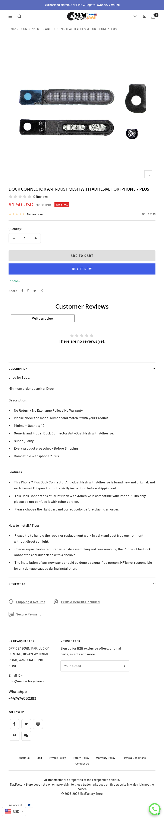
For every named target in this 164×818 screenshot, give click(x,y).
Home (12, 29)
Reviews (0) (17, 584)
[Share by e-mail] (42, 290)
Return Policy (81, 757)
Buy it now (82, 269)
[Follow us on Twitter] (26, 724)
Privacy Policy (57, 757)
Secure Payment (28, 614)
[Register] (124, 665)
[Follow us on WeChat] (26, 735)
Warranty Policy (105, 757)
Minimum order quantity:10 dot (31, 388)
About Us (24, 757)
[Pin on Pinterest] (28, 290)
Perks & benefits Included (80, 602)
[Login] (144, 16)
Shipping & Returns (30, 602)
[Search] (19, 16)
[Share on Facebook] (22, 290)
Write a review (43, 318)
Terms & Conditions (134, 757)
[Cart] (153, 16)
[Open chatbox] (155, 809)
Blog (39, 757)
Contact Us (82, 763)
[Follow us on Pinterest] (14, 735)
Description (18, 368)
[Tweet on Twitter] (35, 290)
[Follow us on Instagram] (38, 724)
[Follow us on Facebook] (14, 724)
